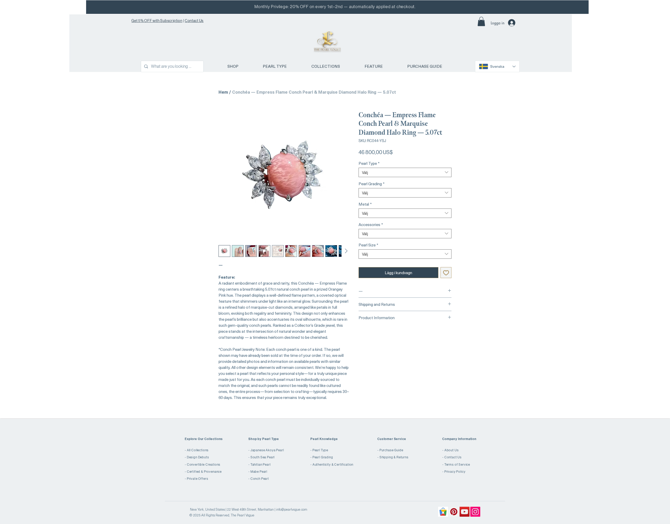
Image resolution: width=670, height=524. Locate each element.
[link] (481, 21)
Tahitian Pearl (260, 464)
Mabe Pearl (258, 472)
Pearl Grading (371, 183)
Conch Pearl (259, 479)
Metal (365, 204)
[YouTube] (465, 512)
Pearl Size (368, 245)
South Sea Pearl (262, 457)
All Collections (198, 450)
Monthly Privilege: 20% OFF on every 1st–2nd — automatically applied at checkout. (335, 6)
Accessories (371, 224)
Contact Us (194, 21)
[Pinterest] (454, 512)
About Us (451, 450)
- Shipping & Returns (393, 457)
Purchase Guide (391, 450)
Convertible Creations (204, 464)
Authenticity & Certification (333, 464)
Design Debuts (198, 457)
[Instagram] (475, 512)
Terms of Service (457, 464)
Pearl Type (369, 163)
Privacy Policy (455, 472)
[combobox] (405, 172)
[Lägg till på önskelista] (446, 272)
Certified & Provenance (204, 472)
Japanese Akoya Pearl (267, 450)
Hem (223, 92)
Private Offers (197, 479)
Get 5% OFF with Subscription (156, 21)
